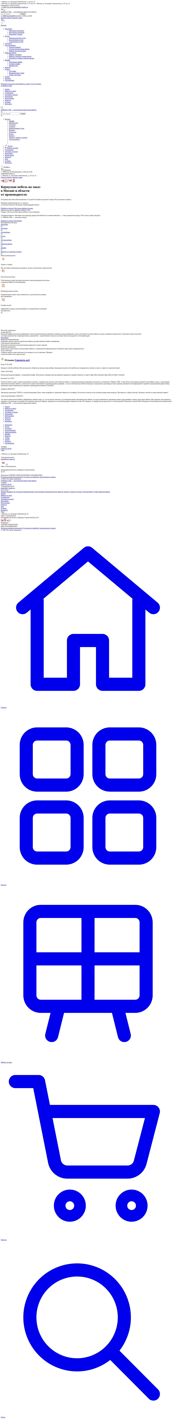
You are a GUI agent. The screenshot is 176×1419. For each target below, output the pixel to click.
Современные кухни (16, 42)
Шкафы (7, 60)
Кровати (8, 78)
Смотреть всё (22, 360)
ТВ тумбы (12, 71)
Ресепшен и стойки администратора (21, 58)
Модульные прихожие (16, 32)
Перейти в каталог (7, 208)
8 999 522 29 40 (6, 448)
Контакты (8, 104)
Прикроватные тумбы (16, 73)
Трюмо (7, 77)
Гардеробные (9, 80)
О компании (9, 93)
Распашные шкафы (15, 62)
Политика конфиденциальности (12, 477)
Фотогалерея (9, 98)
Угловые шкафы (14, 64)
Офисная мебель (10, 53)
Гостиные (8, 43)
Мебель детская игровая (17, 51)
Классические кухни (16, 40)
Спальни (12, 126)
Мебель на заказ (10, 91)
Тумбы (7, 69)
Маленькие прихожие (16, 31)
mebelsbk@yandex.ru (21, 7)
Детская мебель (10, 45)
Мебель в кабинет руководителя (20, 56)
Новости (8, 100)
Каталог (3, 25)
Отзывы (7, 102)
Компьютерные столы (16, 128)
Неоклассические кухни (17, 38)
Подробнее (18, 221)
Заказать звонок (6, 18)
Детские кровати (15, 47)
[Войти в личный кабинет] (2, 23)
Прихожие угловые (15, 34)
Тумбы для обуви (15, 75)
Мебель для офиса (15, 54)
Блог (6, 159)
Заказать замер (17, 18)
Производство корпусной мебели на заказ (15, 84)
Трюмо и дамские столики (18, 137)
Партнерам (9, 96)
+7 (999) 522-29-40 (7, 7)
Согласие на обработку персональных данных (40, 477)
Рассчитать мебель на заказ (23, 208)
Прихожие (8, 29)
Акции (7, 89)
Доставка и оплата (11, 95)
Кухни (7, 36)
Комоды (7, 67)
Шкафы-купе (13, 66)
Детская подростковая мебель (19, 49)
